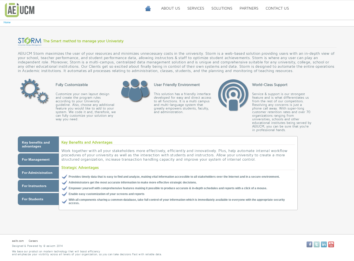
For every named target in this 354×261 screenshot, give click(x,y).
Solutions (221, 8)
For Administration (37, 173)
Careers (33, 241)
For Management (36, 159)
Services (195, 8)
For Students (32, 199)
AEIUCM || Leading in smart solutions (148, 8)
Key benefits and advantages (36, 144)
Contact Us (277, 8)
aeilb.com (18, 241)
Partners (249, 8)
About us (170, 8)
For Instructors (34, 186)
